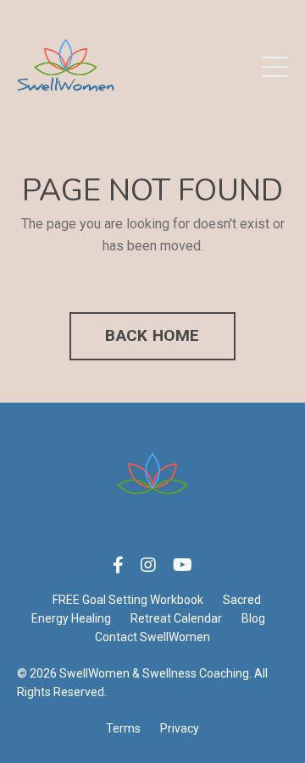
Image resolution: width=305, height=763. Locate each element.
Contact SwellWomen (152, 637)
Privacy (179, 728)
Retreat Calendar (176, 618)
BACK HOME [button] (152, 335)
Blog (253, 618)
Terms (123, 728)
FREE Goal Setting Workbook (128, 600)
